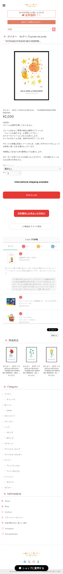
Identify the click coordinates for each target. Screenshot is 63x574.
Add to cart (31, 195)
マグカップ (8, 443)
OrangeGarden (11, 534)
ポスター (7, 487)
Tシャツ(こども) (13, 465)
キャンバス (11, 399)
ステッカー (8, 421)
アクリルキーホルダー (13, 454)
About (7, 501)
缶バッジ (7, 405)
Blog (7, 506)
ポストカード (9, 416)
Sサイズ (10, 432)
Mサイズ (10, 438)
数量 (4, 172)
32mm (9, 410)
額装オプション (8, 165)
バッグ (7, 427)
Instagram (9, 528)
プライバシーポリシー (14, 517)
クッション (8, 477)
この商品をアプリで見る (31, 226)
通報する (54, 335)
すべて (10, 246)
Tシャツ (7, 460)
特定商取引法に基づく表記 (16, 523)
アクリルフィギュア (12, 449)
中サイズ (10, 482)
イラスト (7, 394)
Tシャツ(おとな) (13, 471)
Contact (8, 512)
